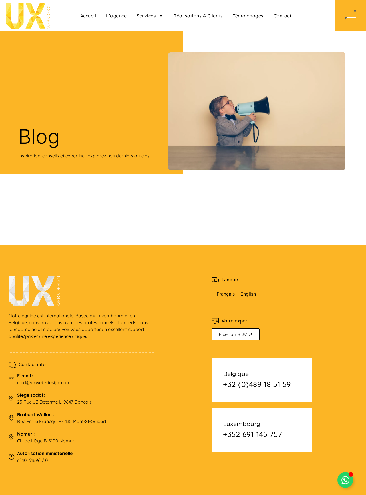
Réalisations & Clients (198, 16)
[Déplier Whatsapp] (345, 480)
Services (146, 16)
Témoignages (248, 16)
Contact (283, 16)
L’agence (116, 16)
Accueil (88, 16)
